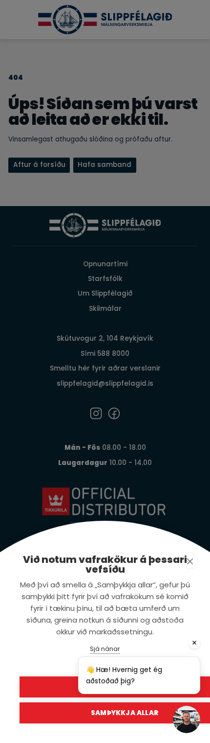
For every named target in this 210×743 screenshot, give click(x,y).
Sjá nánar (105, 648)
